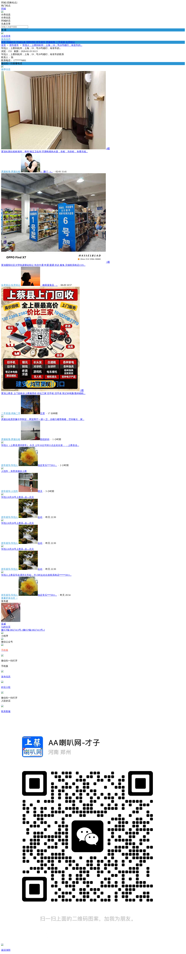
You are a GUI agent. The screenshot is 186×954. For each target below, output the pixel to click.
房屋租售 (50, 42)
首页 (3, 42)
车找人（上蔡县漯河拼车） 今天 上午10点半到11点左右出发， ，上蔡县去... (40, 445)
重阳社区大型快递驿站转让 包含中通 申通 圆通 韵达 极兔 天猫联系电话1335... (43, 265)
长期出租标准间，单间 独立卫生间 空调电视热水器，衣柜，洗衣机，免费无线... (44, 151)
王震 (42, 413)
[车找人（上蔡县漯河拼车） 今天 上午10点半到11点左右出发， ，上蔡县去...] (2, 442)
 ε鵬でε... (46, 171)
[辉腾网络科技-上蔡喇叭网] (2, 12)
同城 (3, 8)
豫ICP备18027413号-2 (34, 630)
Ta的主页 (5, 627)
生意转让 (70, 42)
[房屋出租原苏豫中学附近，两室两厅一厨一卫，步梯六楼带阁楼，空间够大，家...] (2, 416)
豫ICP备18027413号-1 (12, 630)
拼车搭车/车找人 (9, 465)
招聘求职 (30, 42)
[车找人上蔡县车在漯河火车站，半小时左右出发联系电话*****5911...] (2, 572)
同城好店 (11, 42)
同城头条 (21, 42)
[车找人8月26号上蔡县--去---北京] (2, 494)
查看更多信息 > (9, 598)
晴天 (40, 491)
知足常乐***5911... (47, 465)
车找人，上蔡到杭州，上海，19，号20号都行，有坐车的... (52, 45)
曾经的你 (44, 439)
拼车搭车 (40, 42)
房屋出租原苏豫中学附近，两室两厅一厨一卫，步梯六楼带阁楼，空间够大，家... (42, 419)
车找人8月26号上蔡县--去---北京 (17, 497)
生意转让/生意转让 (10, 285)
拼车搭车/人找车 (9, 491)
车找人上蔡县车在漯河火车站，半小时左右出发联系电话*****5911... (36, 575)
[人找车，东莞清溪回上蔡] (2, 468)
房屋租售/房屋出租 (10, 171)
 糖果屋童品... (49, 285)
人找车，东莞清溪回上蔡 (14, 471)
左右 (40, 517)
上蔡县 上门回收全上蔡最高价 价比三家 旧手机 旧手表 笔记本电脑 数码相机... (43, 393)
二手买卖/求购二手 (10, 413)
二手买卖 (60, 42)
